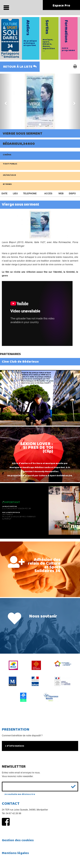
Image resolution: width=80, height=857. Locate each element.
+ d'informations (14, 746)
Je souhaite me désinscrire (19, 794)
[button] (6, 101)
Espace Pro (61, 5)
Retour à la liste (18, 66)
